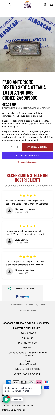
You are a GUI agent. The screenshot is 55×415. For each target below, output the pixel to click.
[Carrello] (51, 4)
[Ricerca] (9, 4)
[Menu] (3, 4)
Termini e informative (27, 310)
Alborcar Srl (22, 305)
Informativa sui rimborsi (13, 410)
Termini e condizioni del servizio (17, 405)
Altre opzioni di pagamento (27, 162)
